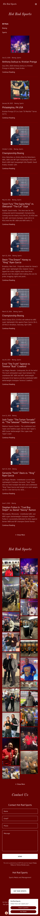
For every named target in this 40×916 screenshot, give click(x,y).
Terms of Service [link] (21, 865)
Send (20, 856)
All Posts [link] (5, 24)
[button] (36, 4)
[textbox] (20, 811)
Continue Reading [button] (8, 72)
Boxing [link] (4, 28)
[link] (10, 4)
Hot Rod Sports (20, 891)
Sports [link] (4, 32)
